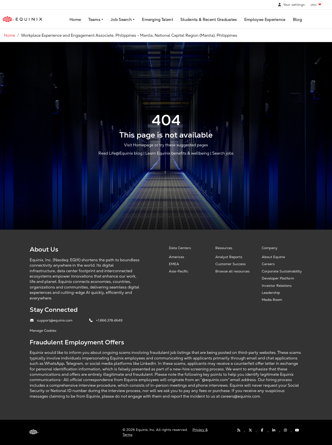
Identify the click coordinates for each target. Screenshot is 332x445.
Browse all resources (232, 271)
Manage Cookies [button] (43, 330)
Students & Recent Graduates (208, 19)
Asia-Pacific (178, 271)
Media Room (272, 299)
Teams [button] (94, 19)
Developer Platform (278, 278)
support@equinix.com (55, 320)
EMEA (174, 264)
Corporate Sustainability (282, 271)
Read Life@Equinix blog (120, 153)
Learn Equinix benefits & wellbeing (177, 153)
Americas (176, 257)
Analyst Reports (228, 257)
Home (75, 19)
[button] (316, 5)
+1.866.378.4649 (109, 320)
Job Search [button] (121, 19)
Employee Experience (265, 19)
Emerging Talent (157, 19)
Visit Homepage (138, 145)
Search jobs (223, 153)
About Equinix (273, 257)
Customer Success (230, 264)
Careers (268, 264)
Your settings (293, 4)
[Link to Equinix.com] (22, 19)
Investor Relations (277, 285)
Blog (297, 19)
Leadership (271, 292)
